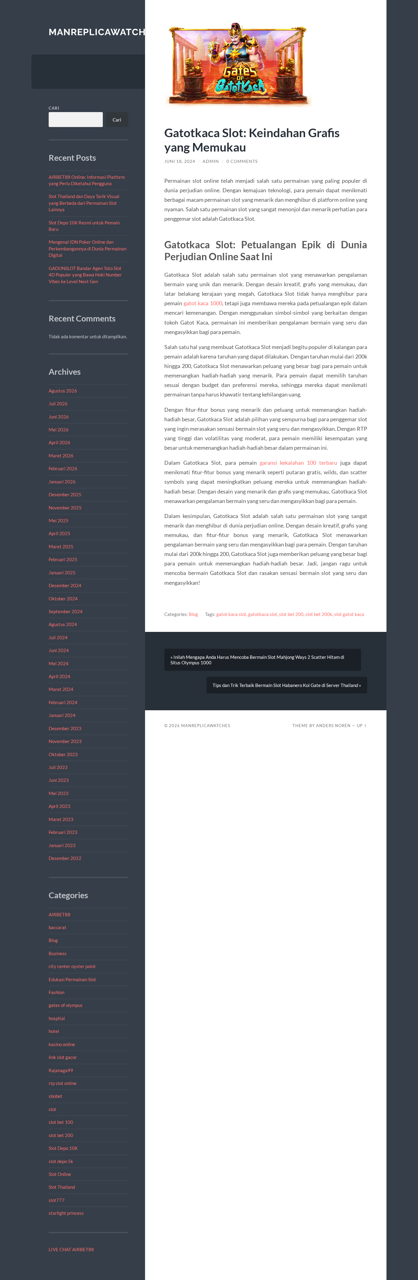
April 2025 (59, 533)
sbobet (55, 1096)
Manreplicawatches (103, 32)
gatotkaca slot (262, 614)
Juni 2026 (59, 416)
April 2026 (59, 442)
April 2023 (59, 806)
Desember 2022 (65, 858)
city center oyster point (72, 966)
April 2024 (59, 676)
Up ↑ (362, 725)
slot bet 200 (61, 1135)
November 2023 (65, 741)
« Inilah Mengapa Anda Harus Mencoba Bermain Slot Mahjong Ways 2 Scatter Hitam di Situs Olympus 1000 (257, 659)
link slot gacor (63, 1057)
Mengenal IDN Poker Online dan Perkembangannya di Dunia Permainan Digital (87, 248)
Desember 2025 (65, 494)
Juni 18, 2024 (179, 161)
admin (211, 161)
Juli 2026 (58, 403)
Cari (54, 108)
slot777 (57, 1200)
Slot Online (60, 1174)
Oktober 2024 (63, 598)
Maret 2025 (61, 546)
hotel (54, 1031)
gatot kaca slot (231, 614)
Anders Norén (333, 725)
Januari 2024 (62, 715)
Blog (53, 940)
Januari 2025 (62, 572)
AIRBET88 (59, 914)
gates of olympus (66, 1005)
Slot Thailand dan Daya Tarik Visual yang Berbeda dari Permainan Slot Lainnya (84, 202)
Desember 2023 (65, 728)
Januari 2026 (62, 481)
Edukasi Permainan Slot (72, 979)
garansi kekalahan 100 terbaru (299, 462)
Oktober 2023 (63, 754)
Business (58, 953)
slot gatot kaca (349, 614)
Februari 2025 (63, 559)
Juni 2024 (59, 650)
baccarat (57, 927)
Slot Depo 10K (63, 1148)
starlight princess (66, 1213)
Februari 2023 (63, 832)
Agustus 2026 (63, 390)
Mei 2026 (59, 429)
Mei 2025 (59, 520)
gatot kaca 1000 (203, 303)
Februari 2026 (63, 468)
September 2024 (66, 611)
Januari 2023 (62, 845)
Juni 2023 (59, 780)
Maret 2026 (61, 455)
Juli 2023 (58, 767)
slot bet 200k (318, 614)
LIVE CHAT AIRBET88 (71, 1249)
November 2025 (65, 507)
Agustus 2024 (63, 624)
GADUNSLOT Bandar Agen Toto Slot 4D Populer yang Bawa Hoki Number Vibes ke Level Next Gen (85, 274)
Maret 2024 (61, 689)
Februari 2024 (63, 702)
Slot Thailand (62, 1187)
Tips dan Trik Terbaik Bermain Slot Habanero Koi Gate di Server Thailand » (287, 685)
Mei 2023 (59, 793)
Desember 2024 (65, 585)
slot (52, 1109)
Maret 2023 (61, 819)
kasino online (62, 1044)
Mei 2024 (59, 663)
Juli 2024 (58, 637)
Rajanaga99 (61, 1070)
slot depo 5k (61, 1161)
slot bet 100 (61, 1122)
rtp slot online (63, 1083)
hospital (57, 1018)
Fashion (56, 992)
